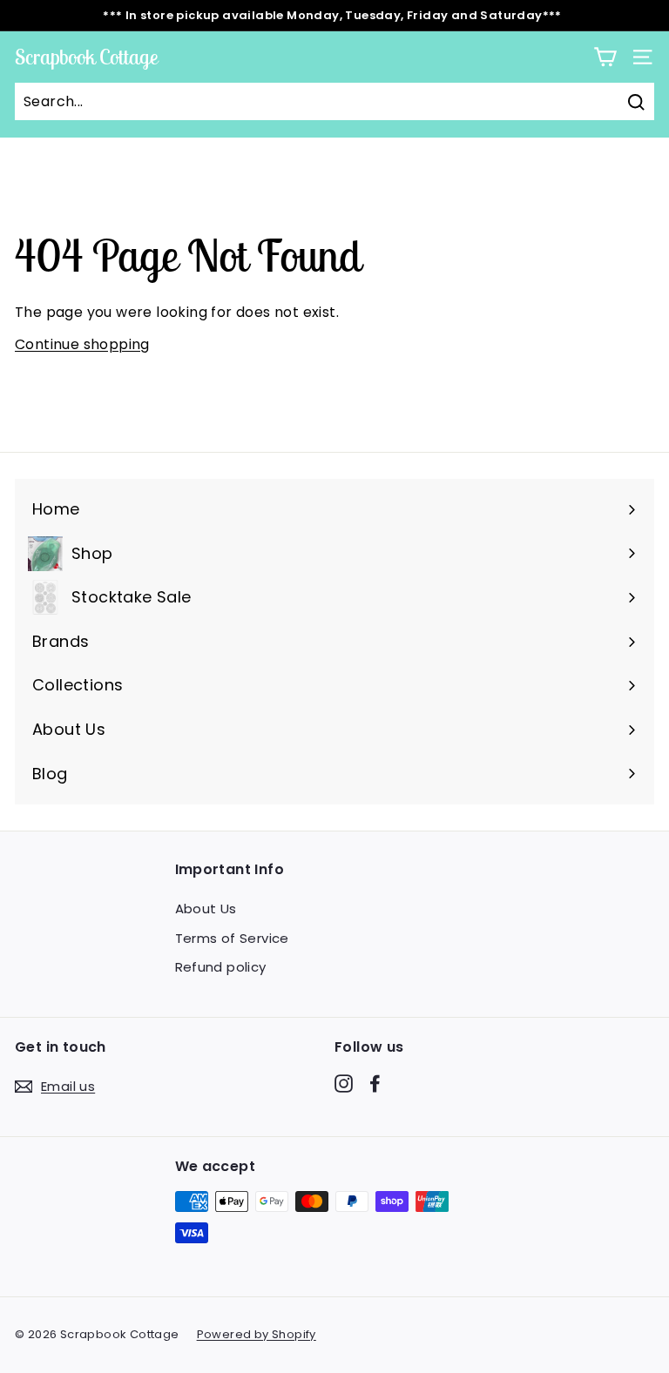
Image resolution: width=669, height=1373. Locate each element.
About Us (206, 908)
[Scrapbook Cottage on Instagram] (343, 1083)
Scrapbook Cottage (86, 57)
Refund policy (221, 967)
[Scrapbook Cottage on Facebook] (375, 1083)
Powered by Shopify (256, 1334)
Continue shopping (82, 344)
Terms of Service (232, 938)
